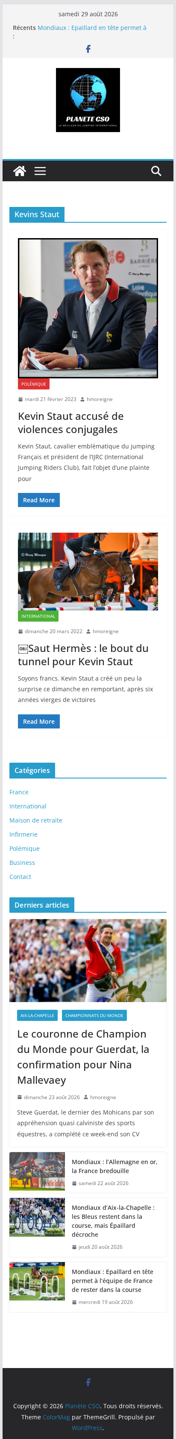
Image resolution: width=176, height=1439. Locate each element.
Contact (20, 877)
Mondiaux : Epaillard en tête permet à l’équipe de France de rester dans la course (112, 1281)
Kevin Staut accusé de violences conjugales (71, 422)
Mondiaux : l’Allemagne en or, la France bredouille (115, 1166)
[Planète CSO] (19, 171)
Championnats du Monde (94, 1015)
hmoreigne (100, 399)
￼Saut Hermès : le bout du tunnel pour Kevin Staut (83, 654)
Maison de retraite (35, 820)
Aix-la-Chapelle (37, 1015)
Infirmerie (23, 834)
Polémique (33, 384)
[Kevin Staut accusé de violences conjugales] (88, 308)
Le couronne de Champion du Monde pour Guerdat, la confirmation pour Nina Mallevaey (83, 1056)
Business (22, 862)
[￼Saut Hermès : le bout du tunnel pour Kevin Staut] (88, 571)
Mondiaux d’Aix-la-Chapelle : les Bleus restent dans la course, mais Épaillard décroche (113, 1220)
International (38, 616)
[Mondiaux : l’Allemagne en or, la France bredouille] (37, 1172)
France (19, 792)
